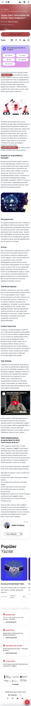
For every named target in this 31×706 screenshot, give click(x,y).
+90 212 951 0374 (10, 622)
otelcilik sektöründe (9, 147)
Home (2, 9)
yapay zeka (6, 75)
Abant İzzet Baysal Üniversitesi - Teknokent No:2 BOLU (15, 649)
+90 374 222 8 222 (11, 637)
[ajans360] (7, 699)
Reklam (6, 9)
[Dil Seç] (24, 2)
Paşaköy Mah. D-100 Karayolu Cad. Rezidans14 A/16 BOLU (13, 634)
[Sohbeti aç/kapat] (27, 702)
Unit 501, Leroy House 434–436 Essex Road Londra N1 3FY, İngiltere (15, 665)
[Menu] (2, 2)
